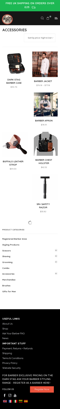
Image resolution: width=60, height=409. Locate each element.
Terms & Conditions (12, 358)
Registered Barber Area (14, 239)
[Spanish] (25, 401)
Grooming (7, 262)
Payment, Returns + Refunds (17, 348)
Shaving (6, 256)
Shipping (7, 353)
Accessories (8, 274)
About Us (7, 323)
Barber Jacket (43, 81)
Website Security (11, 368)
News (5, 338)
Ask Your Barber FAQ (13, 333)
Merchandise (8, 279)
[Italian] (15, 401)
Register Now (42, 389)
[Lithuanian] (20, 401)
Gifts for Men (9, 291)
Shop (5, 328)
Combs (5, 268)
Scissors (6, 250)
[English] (5, 401)
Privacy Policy (9, 363)
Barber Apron (44, 120)
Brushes (6, 285)
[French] (10, 401)
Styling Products (10, 244)
